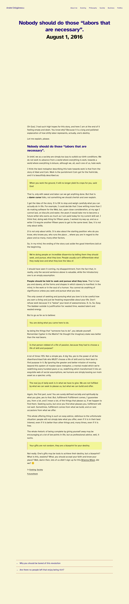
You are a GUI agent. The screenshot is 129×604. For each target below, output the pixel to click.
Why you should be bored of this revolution (40, 563)
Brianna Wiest (88, 460)
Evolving (32, 470)
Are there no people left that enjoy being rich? (42, 570)
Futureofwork (32, 474)
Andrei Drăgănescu (15, 8)
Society (40, 470)
